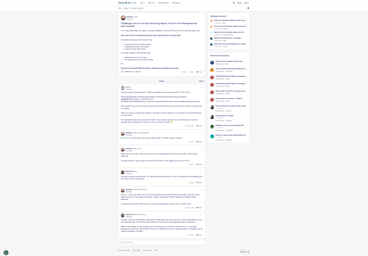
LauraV (225, 46)
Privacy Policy (147, 250)
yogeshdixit (229, 130)
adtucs (228, 78)
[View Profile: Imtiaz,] (212, 63)
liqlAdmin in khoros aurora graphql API (230, 125)
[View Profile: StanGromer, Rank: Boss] (123, 172)
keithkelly (130, 17)
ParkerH (225, 29)
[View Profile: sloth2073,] (212, 136)
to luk (139, 148)
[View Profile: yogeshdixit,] (212, 127)
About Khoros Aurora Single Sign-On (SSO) (230, 44)
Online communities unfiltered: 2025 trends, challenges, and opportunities (230, 20)
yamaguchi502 (127, 138)
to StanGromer (142, 189)
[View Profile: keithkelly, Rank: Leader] (123, 17)
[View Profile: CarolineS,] (212, 107)
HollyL (224, 23)
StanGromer (130, 171)
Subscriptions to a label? (225, 116)
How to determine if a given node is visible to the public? (231, 106)
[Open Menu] (248, 8)
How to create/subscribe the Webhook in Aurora (231, 69)
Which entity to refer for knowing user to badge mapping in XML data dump (230, 91)
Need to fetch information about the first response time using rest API (229, 32)
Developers (126, 8)
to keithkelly (142, 214)
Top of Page (136, 250)
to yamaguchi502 (143, 132)
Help (156, 250)
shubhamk (229, 71)
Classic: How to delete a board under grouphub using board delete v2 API (229, 61)
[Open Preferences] (6, 252)
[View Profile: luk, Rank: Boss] (123, 88)
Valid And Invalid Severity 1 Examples (227, 38)
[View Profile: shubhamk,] (212, 70)
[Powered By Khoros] (245, 251)
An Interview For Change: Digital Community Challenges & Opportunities (230, 26)
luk (127, 87)
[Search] (234, 3)
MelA (224, 40)
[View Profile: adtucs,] (212, 77)
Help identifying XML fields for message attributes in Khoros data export (230, 76)
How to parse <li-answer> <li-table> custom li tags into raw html (229, 98)
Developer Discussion (137, 8)
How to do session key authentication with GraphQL (231, 135)
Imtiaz (227, 64)
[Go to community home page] (127, 2)
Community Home (123, 250)
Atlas (119, 8)
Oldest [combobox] (202, 81)
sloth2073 (229, 140)
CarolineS (229, 111)
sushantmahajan (228, 34)
